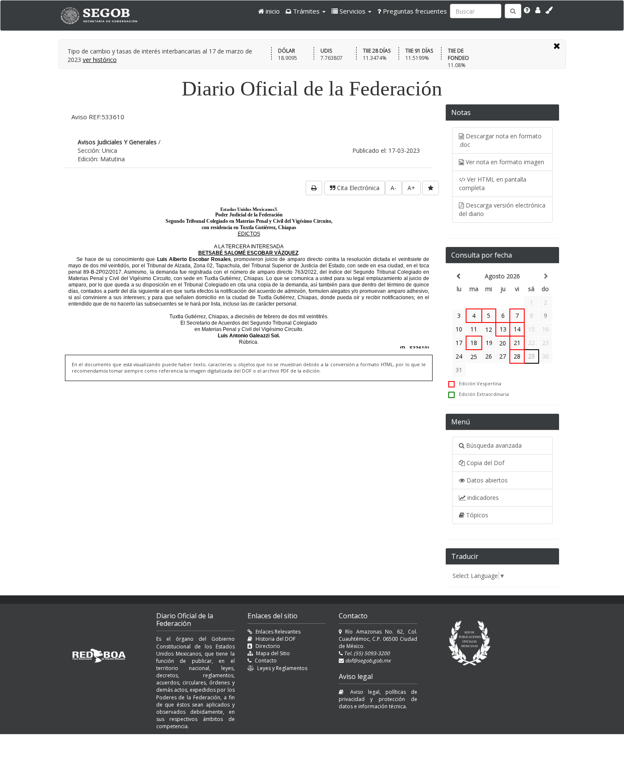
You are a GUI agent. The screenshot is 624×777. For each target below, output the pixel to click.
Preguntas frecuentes (414, 11)
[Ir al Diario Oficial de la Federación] (103, 15)
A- (393, 188)
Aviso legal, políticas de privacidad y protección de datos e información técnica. (378, 699)
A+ (411, 188)
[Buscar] (513, 11)
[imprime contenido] (314, 188)
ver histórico (100, 60)
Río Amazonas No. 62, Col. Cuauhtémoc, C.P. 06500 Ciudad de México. (378, 639)
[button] (306, 11)
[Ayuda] (527, 10)
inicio (272, 11)
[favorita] (430, 188)
